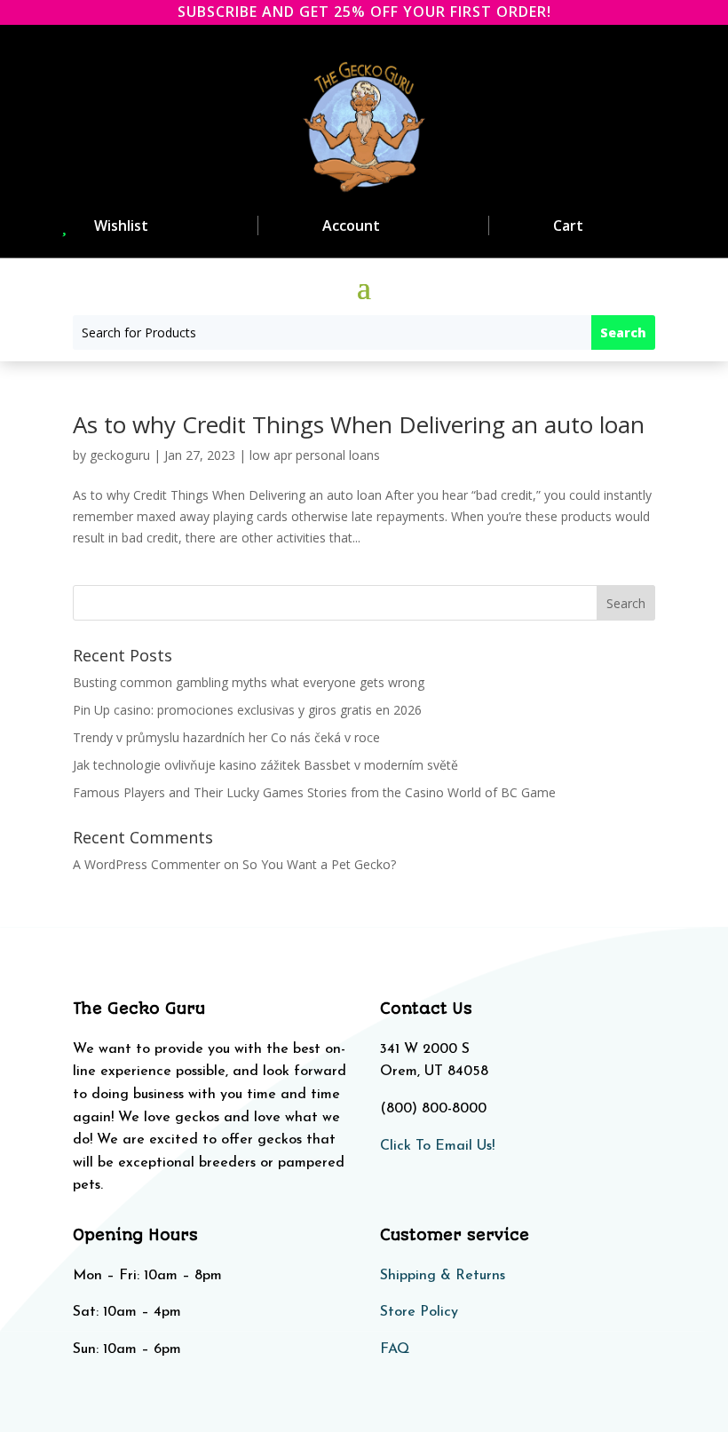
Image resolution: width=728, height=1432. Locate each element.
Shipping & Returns (442, 1276)
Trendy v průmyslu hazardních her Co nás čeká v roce (226, 737)
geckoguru (120, 455)
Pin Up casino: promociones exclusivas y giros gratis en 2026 (247, 709)
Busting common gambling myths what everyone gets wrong (248, 682)
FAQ (394, 1349)
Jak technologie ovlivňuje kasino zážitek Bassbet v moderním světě (265, 764)
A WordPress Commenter (146, 864)
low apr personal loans (314, 455)
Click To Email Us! (437, 1146)
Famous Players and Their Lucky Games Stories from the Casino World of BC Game (314, 792)
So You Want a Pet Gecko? (319, 864)
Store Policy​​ (419, 1312)
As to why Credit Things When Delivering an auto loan (359, 424)
